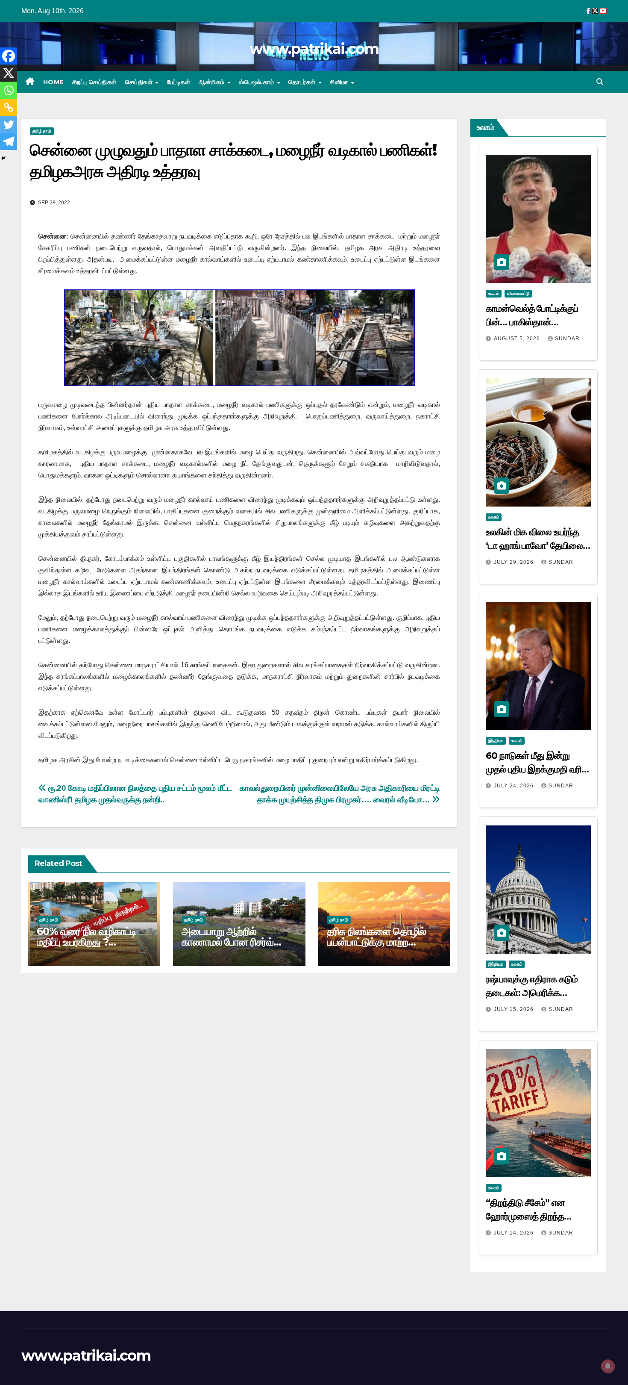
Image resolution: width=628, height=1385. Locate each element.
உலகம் (493, 293)
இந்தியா (495, 740)
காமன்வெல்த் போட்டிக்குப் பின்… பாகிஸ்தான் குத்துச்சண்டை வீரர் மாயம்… (537, 322)
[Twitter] (8, 124)
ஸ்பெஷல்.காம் (257, 82)
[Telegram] (8, 141)
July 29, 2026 (514, 562)
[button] (599, 81)
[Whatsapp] (8, 90)
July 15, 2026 (514, 1009)
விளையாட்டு (518, 293)
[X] (8, 73)
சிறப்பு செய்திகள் (94, 82)
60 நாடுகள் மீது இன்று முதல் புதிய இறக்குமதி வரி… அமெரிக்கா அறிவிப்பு (537, 769)
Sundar (567, 339)
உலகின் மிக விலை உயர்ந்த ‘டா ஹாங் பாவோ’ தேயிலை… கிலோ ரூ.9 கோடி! (538, 545)
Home (53, 82)
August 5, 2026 (518, 339)
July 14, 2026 (514, 1233)
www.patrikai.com (314, 49)
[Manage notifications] (608, 1366)
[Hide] (3, 158)
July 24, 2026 (514, 786)
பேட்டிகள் (179, 82)
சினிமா (340, 82)
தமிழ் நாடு (41, 131)
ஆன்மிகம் (212, 82)
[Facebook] (8, 56)
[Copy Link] (8, 107)
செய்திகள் (140, 82)
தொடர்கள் (302, 82)
